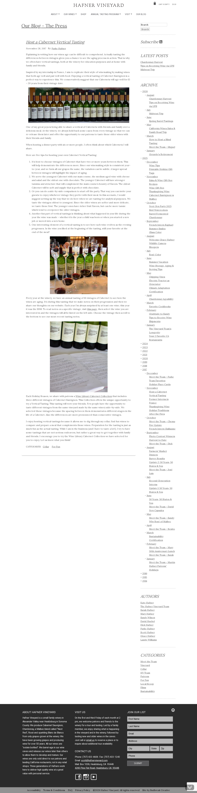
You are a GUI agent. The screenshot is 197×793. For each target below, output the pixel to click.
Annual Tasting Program (105, 14)
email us (90, 740)
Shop (83, 14)
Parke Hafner (59, 48)
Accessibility (34, 790)
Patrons (144, 676)
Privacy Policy (82, 790)
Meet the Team (148, 661)
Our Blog (141, 14)
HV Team (145, 672)
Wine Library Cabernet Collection (94, 396)
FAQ (70, 790)
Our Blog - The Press (44, 26)
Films (143, 687)
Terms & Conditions (54, 790)
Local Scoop (147, 683)
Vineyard (145, 665)
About (54, 14)
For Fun (56, 446)
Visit (127, 14)
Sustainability (147, 691)
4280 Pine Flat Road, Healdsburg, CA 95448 (97, 768)
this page (92, 309)
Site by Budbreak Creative (156, 790)
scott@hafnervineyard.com (94, 760)
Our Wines (69, 14)
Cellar (46, 446)
